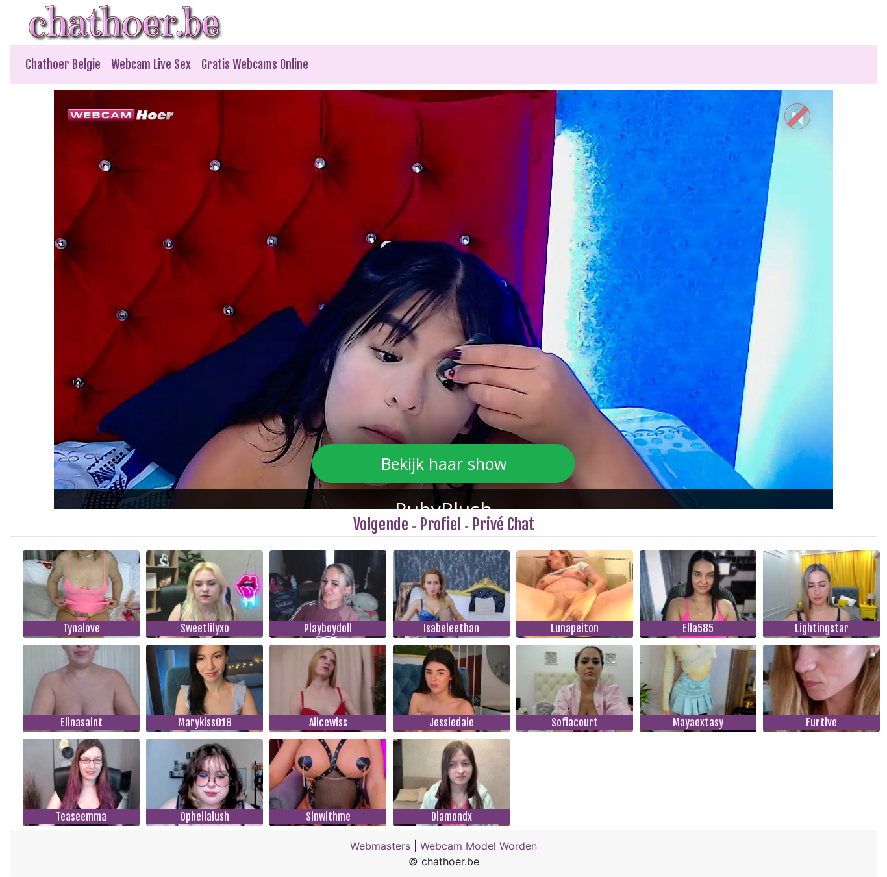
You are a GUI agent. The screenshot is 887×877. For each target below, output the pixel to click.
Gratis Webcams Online (254, 64)
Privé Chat (503, 524)
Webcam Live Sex (151, 64)
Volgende (380, 524)
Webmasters (380, 845)
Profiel (440, 524)
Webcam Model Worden (478, 845)
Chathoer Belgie (63, 64)
